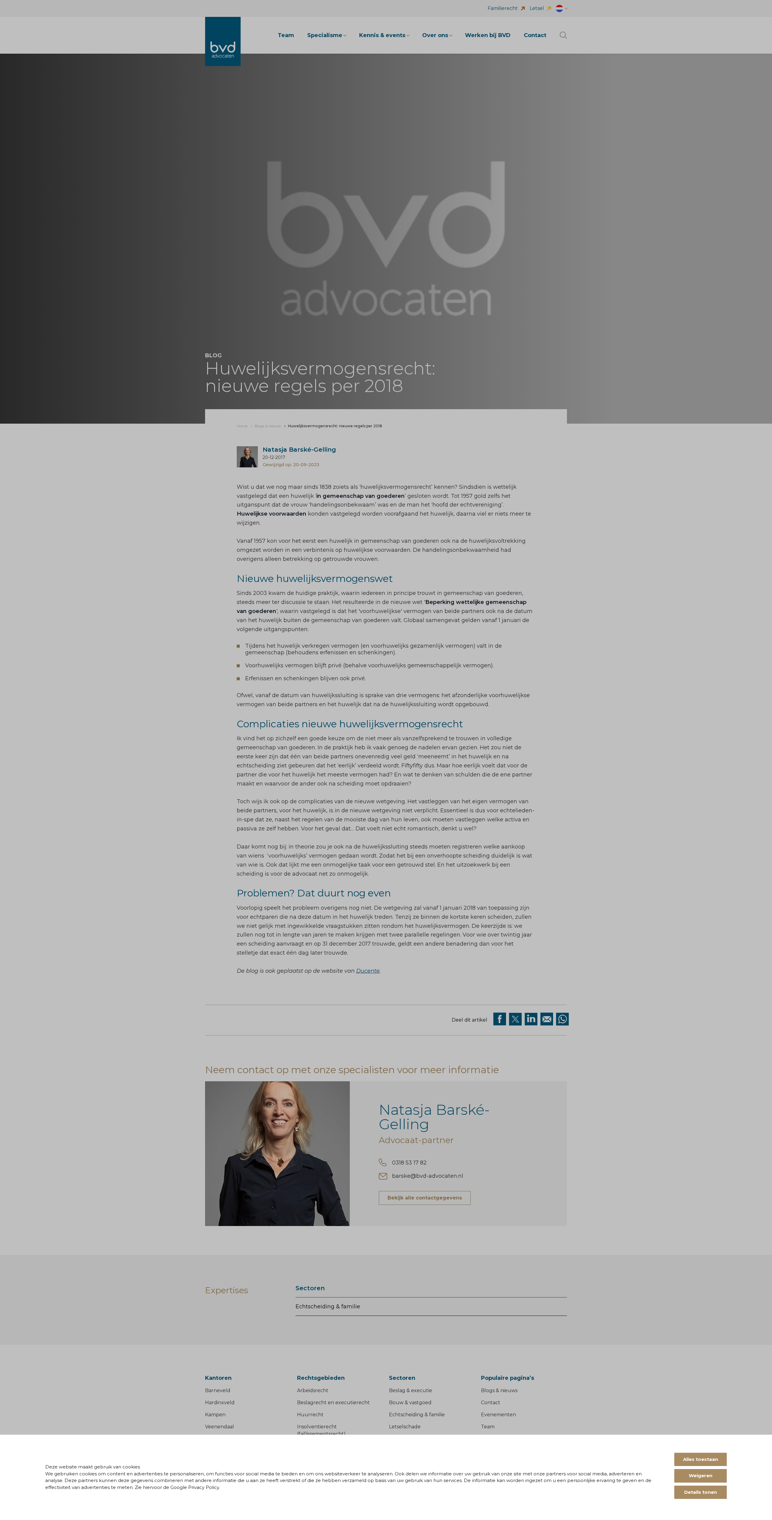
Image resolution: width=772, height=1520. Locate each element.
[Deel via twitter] (515, 1019)
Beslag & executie (410, 1390)
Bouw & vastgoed (410, 1402)
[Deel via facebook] (499, 1019)
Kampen (215, 1414)
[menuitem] (242, 426)
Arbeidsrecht (312, 1390)
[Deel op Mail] (546, 1019)
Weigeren (700, 1475)
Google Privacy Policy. (195, 1487)
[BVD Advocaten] (223, 41)
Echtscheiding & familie (328, 1306)
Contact (490, 1402)
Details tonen (700, 1492)
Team (488, 1427)
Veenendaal (219, 1427)
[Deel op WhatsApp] (562, 1019)
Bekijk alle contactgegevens (425, 1198)
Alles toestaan (700, 1459)
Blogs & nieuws (499, 1390)
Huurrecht (310, 1414)
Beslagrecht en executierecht (333, 1402)
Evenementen (498, 1414)
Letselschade (405, 1427)
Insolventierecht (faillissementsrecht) (321, 1430)
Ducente (368, 971)
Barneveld (217, 1390)
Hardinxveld (220, 1402)
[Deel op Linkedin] (531, 1019)
